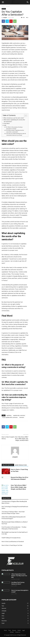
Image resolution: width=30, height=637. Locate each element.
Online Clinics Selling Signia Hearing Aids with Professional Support (14, 517)
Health (19, 630)
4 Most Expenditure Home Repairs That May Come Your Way (19, 575)
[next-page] (5, 493)
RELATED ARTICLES (8, 465)
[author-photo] (15, 454)
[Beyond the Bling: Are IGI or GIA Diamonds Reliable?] (6, 479)
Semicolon (21, 417)
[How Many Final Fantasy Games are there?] (6, 584)
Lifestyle (12, 632)
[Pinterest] (11, 21)
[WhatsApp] (14, 21)
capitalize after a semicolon (19, 415)
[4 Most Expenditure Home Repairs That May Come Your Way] (6, 576)
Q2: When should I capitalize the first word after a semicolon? (15, 131)
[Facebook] (3, 21)
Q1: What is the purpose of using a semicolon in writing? (14, 127)
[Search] (27, 2)
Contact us (17, 632)
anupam (5, 17)
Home (3, 6)
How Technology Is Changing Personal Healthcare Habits (15, 507)
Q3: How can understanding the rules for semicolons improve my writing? (16, 134)
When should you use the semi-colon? (14, 118)
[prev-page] (3, 493)
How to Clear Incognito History (8, 437)
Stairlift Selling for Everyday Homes (11, 537)
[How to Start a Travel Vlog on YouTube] (6, 471)
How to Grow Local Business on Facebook (13, 541)
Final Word (7, 123)
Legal (23, 630)
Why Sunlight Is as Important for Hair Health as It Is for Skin (15, 533)
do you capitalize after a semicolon (10, 417)
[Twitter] (7, 21)
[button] (3, 2)
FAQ (5, 125)
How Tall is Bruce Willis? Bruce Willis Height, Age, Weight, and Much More (21, 438)
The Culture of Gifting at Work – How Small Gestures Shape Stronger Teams (13, 512)
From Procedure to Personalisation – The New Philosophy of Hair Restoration (14, 527)
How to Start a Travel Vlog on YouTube (12, 545)
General (8, 6)
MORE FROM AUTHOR (21, 465)
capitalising (8, 415)
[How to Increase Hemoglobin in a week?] (5, 592)
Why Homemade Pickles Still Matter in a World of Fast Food (15, 522)
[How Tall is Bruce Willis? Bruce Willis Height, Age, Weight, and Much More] (6, 489)
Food (9, 630)
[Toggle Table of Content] (25, 115)
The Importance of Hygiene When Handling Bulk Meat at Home (14, 502)
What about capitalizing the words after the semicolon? (14, 120)
